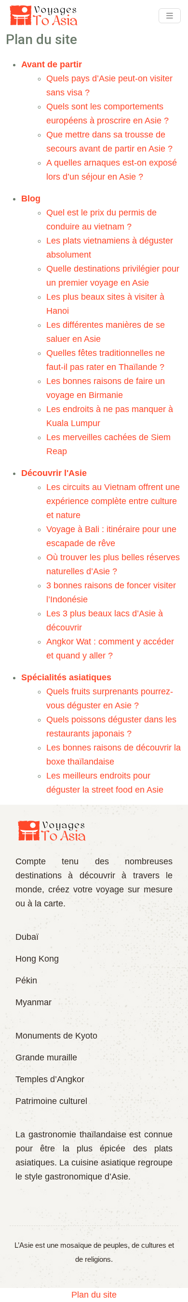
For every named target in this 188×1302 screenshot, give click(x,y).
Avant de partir (51, 64)
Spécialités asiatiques (66, 677)
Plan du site (94, 1295)
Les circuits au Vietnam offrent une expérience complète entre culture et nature (113, 501)
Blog (30, 198)
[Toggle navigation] (170, 15)
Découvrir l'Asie (54, 473)
